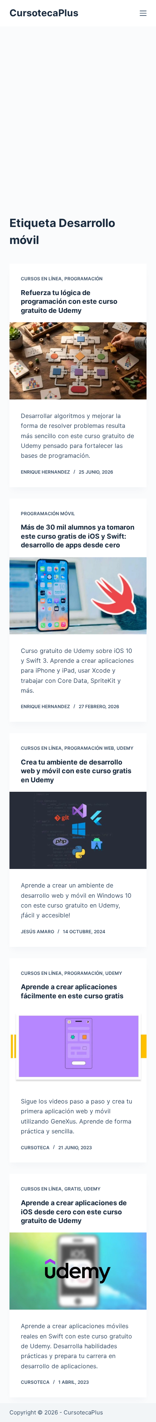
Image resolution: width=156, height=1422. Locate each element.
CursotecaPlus (43, 13)
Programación (83, 278)
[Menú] (143, 13)
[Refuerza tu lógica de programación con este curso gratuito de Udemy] (78, 360)
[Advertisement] (78, 125)
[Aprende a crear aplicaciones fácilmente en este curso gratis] (78, 1046)
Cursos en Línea (41, 278)
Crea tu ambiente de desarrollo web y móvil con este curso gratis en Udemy (76, 771)
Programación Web (89, 748)
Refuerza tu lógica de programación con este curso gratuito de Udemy (69, 301)
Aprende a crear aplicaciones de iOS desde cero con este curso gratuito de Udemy (74, 1212)
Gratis (72, 1189)
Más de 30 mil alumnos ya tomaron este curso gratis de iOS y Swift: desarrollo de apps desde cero (77, 536)
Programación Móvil (48, 513)
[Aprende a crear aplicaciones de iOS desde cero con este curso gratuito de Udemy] (78, 1271)
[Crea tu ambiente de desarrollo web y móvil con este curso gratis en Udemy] (78, 830)
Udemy (125, 748)
